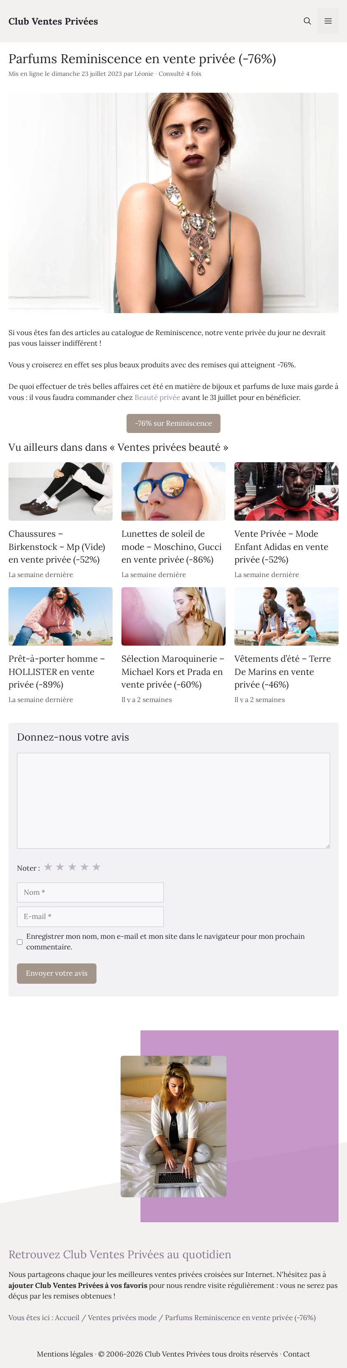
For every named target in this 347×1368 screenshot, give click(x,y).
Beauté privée (157, 397)
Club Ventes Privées (53, 21)
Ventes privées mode (122, 1317)
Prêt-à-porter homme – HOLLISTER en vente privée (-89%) (56, 671)
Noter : (28, 868)
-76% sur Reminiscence (173, 423)
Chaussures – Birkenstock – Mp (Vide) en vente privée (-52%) (56, 546)
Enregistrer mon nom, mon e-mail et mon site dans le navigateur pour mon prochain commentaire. (165, 942)
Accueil (67, 1317)
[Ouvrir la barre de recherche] (307, 21)
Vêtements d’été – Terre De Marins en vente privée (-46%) (282, 671)
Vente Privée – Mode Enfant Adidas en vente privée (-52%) (281, 546)
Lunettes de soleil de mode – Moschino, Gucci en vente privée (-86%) (171, 546)
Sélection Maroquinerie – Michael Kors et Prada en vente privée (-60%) (172, 671)
